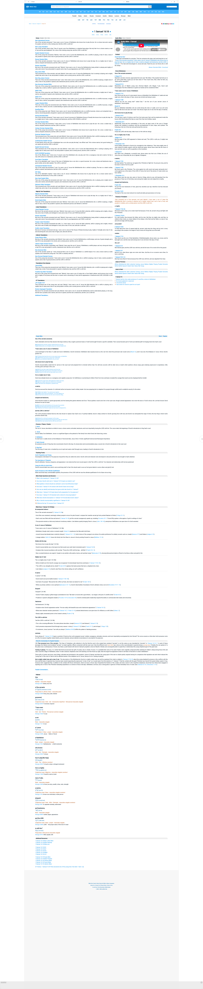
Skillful (120, 266)
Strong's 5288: (39, 693)
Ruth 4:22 (48, 537)
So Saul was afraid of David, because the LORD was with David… (51, 419)
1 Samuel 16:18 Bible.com (42, 844)
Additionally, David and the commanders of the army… (49, 370)
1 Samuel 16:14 (64, 518)
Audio (93, 34)
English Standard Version (42, 53)
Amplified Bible (39, 109)
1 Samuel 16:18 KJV (40, 854)
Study (101, 34)
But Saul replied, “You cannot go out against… (47, 392)
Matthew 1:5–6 (98, 537)
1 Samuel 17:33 (119, 161)
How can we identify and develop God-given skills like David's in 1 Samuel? (57, 489)
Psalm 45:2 (118, 185)
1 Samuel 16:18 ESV (40, 850)
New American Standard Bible (43, 84)
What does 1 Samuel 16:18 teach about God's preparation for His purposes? (57, 492)
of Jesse (146, 60)
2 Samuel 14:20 (119, 227)
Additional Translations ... (42, 295)
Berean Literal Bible (40, 65)
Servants (165, 264)
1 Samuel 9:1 (118, 152)
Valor (132, 266)
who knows (160, 60)
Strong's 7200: (39, 714)
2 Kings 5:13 (118, 76)
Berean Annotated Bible (41, 115)
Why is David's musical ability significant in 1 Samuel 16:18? (53, 500)
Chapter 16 (39, 23)
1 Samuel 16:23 (90, 547)
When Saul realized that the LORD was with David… (48, 421)
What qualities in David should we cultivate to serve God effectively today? (57, 484)
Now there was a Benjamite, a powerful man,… (47, 383)
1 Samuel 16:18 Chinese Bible (43, 860)
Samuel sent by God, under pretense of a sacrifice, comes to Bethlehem (136, 279)
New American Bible (40, 250)
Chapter (165, 336)
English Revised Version (42, 147)
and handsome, (154, 62)
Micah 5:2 (117, 106)
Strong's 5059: (39, 764)
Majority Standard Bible (41, 194)
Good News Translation (41, 159)
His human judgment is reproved (125, 281)
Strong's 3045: (39, 754)
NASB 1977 (38, 97)
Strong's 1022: (39, 744)
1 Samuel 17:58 (119, 100)
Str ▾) (48, 38)
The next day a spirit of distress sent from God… (48, 369)
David (38, 426)
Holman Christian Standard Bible (44, 128)
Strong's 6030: (39, 703)
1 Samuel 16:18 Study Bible (42, 857)
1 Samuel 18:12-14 (120, 257)
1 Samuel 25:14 (119, 84)
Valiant (129, 266)
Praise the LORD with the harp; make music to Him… (48, 372)
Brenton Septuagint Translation (43, 289)
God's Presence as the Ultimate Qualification (47, 471)
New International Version (42, 40)
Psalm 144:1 (86, 582)
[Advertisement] (101, 324)
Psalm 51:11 (89, 626)
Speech (125, 266)
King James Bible (40, 72)
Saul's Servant (40, 442)
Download (165, 67)
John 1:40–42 (101, 521)
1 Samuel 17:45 (119, 167)
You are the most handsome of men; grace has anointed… (50, 405)
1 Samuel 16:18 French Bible (43, 862)
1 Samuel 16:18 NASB (41, 852)
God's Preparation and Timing (43, 455)
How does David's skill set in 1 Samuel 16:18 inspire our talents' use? (55, 481)
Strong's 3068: (39, 824)
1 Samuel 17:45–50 (63, 579)
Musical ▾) (128, 38)
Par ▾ (46, 38)
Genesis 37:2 (135, 534)
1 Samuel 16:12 (100, 607)
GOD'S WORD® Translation (42, 153)
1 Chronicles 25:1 (119, 122)
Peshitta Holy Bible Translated (43, 272)
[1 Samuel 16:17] (2, 442)
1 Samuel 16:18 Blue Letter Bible (44, 841)
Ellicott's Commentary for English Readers (47, 641)
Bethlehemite (122, 264)
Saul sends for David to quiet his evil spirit (128, 284)
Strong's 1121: (39, 724)
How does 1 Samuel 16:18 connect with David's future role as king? (55, 486)
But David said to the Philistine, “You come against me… (49, 393)
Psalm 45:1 (117, 594)
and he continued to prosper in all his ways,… (47, 418)
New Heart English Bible (42, 178)
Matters (146, 264)
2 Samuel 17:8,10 (119, 215)
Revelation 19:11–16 (114, 585)
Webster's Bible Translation (42, 184)
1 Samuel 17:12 (119, 93)
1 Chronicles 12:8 (119, 144)
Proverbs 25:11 (102, 518)
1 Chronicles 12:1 (119, 175)
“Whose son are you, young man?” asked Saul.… (48, 357)
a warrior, (141, 62)
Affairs (117, 264)
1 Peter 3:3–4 (71, 610)
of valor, (136, 62)
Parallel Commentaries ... (42, 669)
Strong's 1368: (39, 774)
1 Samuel (34, 23)
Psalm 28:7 (62, 566)
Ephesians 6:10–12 (64, 585)
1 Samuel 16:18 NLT (40, 849)
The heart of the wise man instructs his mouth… (48, 406)
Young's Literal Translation (42, 222)
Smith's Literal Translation (42, 228)
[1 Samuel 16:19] (201, 442)
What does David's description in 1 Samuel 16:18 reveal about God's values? (57, 497)
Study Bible (39, 336)
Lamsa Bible (38, 265)
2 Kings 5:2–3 (120, 515)
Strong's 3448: (39, 734)
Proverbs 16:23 (119, 191)
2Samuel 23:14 (142, 664)
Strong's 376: (39, 794)
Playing (155, 264)
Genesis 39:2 (78, 623)
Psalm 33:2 (118, 130)
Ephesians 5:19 (96, 553)
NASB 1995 (38, 90)
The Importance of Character (43, 460)
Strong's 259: (39, 683)
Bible (30, 23)
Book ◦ (160, 336)
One (117, 60)
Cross (97, 34)
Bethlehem (39, 437)
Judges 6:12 (118, 137)
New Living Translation (41, 46)
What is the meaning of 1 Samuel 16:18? (47, 478)
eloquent (146, 62)
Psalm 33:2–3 (90, 550)
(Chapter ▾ (41, 38)
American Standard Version (42, 134)
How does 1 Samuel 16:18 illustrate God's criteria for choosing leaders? (56, 495)
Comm (106, 34)
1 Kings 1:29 (104, 626)
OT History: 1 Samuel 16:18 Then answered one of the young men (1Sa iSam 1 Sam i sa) (59, 867)
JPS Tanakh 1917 (40, 283)
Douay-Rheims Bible (41, 237)
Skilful (116, 266)
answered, (130, 60)
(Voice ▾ (124, 38)
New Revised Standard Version (43, 256)
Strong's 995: (39, 804)
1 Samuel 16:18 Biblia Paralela (43, 859)
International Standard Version (43, 166)
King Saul (39, 447)
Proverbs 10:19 (63, 597)
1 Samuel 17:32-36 (120, 209)
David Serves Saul (120, 57)
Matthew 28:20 (70, 629)
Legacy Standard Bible (41, 103)
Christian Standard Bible (41, 122)
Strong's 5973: (39, 834)
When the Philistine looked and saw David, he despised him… (51, 407)
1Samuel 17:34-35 (128, 659)
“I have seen (136, 60)
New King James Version (42, 78)
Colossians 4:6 (72, 597)
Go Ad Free (3, 982)
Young (142, 266)
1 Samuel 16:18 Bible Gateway (43, 842)
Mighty (151, 264)
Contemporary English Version (43, 140)
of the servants (122, 60)
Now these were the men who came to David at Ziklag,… (49, 394)
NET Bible (38, 172)
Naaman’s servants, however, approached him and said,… (49, 344)
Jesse (142, 264)
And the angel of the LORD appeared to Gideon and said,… (50, 380)
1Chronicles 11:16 (152, 664)
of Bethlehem (153, 60)
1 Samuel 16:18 (58, 512)
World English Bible (40, 200)
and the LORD (162, 62)
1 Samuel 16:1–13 (70, 534)
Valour (136, 266)
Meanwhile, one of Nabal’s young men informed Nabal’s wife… (51, 346)
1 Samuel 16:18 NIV (40, 847)
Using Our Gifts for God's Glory (43, 465)
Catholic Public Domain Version (44, 243)
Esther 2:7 (116, 610)
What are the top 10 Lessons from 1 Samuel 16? (50, 503)
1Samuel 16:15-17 (152, 643)
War (139, 266)
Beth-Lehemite (131, 264)
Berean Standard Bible (41, 59)
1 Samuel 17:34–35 (94, 563)
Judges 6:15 (150, 534)
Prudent (160, 264)
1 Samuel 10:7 (119, 250)
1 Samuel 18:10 (119, 115)
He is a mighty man (128, 62)
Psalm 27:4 (70, 613)
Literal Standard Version (42, 209)
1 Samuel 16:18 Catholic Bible (43, 864)
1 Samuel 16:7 (63, 610)
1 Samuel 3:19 (119, 246)
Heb (110, 34)
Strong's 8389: (39, 814)
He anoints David (121, 282)
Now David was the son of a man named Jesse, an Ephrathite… (51, 356)
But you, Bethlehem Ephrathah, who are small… (47, 359)
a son (142, 60)
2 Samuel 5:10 (77, 626)
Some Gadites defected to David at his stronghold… (48, 382)
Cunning (138, 264)
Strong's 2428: (39, 784)
